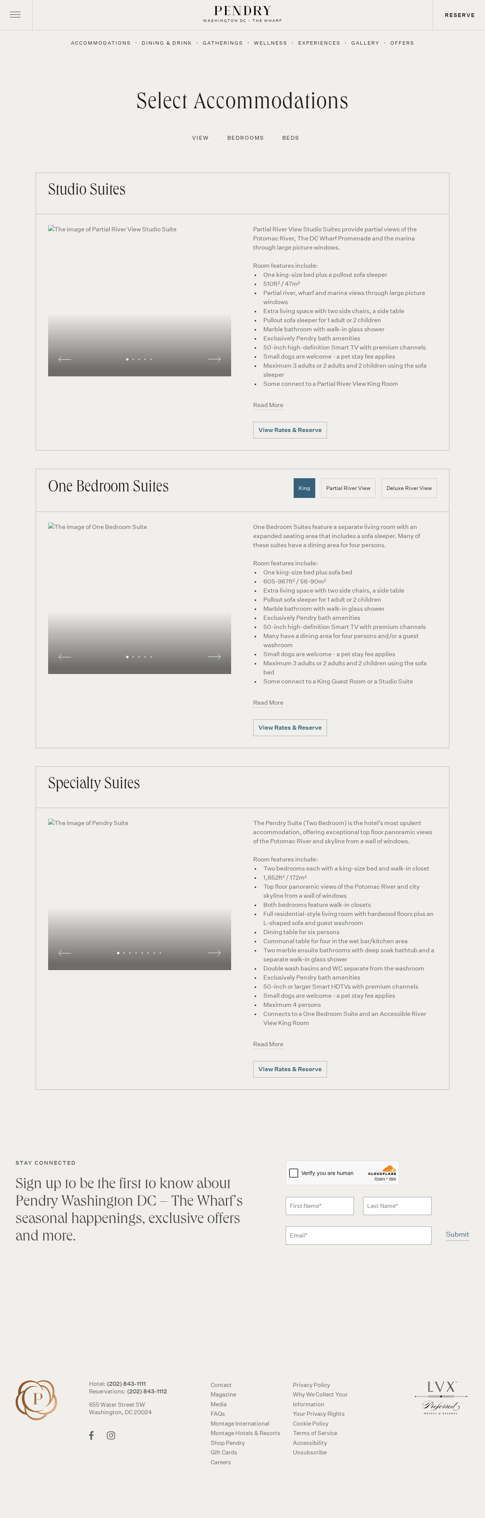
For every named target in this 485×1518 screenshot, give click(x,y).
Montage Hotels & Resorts (245, 1433)
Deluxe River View (409, 488)
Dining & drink (167, 43)
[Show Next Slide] (214, 359)
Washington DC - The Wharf (40, 1400)
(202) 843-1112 (147, 1391)
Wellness (271, 43)
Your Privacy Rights (319, 1413)
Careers (221, 1462)
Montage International (240, 1423)
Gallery (365, 43)
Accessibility (310, 1442)
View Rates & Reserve (290, 430)
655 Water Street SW (117, 1404)
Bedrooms (245, 137)
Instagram (111, 1435)
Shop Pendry (228, 1442)
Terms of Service (315, 1433)
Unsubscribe (310, 1452)
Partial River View (348, 488)
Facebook (91, 1435)
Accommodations (101, 43)
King (304, 488)
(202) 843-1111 (126, 1383)
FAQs (218, 1413)
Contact (221, 1385)
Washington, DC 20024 (120, 1412)
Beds (290, 137)
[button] (139, 300)
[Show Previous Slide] (65, 359)
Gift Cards (224, 1452)
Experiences (319, 43)
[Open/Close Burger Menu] (15, 15)
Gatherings (223, 43)
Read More (268, 405)
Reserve (460, 15)
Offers (402, 43)
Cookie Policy (311, 1423)
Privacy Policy (311, 1385)
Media (219, 1404)
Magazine (223, 1394)
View (200, 137)
